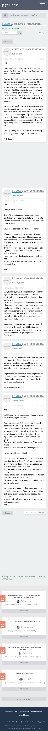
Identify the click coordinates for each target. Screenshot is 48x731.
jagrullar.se (10, 5)
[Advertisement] (24, 549)
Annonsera (9, 711)
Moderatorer (17, 28)
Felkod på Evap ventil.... (25, 674)
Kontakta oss (23, 715)
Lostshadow (19, 195)
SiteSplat (27, 722)
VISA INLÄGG (24, 611)
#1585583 (40, 353)
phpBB (42, 722)
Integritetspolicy (22, 711)
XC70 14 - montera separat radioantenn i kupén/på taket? (25, 648)
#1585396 (40, 59)
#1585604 (40, 405)
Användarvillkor (36, 711)
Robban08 (18, 54)
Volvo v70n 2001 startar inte (21, 23)
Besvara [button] (8, 42)
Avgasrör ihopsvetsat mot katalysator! (25, 622)
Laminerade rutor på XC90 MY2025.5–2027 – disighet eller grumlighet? (25, 596)
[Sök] (20, 33)
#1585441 (40, 200)
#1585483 (40, 288)
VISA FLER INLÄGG (24, 699)
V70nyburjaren (20, 283)
